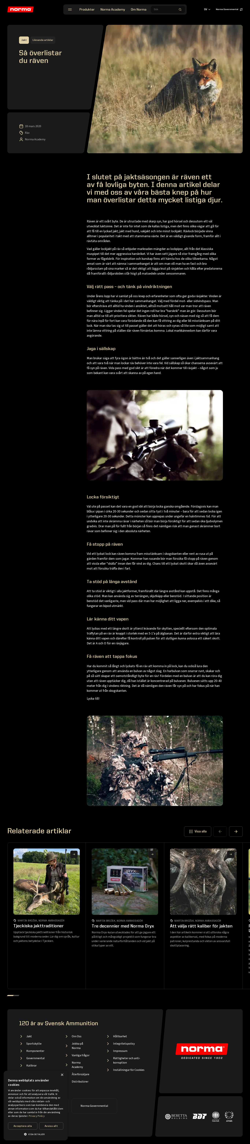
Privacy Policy (37, 1116)
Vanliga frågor (80, 1055)
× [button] (62, 1075)
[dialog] (36, 1105)
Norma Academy (112, 9)
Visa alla (201, 831)
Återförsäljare (80, 1074)
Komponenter (35, 1051)
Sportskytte (34, 1044)
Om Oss (76, 1036)
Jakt (29, 1036)
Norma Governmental (227, 9)
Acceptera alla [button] (23, 1126)
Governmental (35, 1058)
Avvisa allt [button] (51, 1126)
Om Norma (138, 9)
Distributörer (80, 1082)
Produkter (87, 9)
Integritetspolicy (124, 1044)
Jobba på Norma (77, 1046)
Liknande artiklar (43, 40)
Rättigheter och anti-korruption (126, 1060)
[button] (35, 1134)
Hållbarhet (120, 1036)
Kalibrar (31, 1066)
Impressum (120, 1051)
